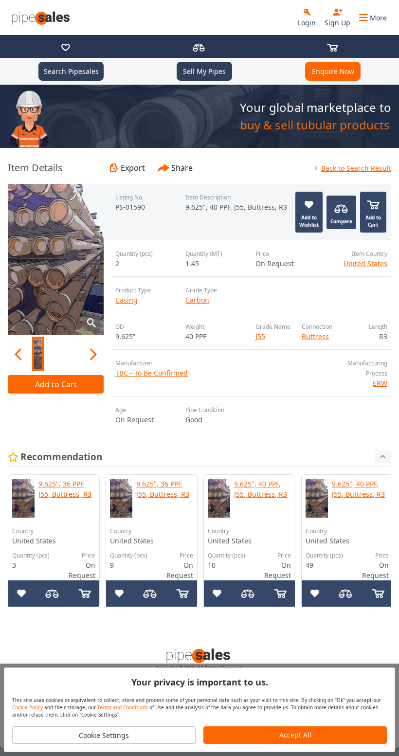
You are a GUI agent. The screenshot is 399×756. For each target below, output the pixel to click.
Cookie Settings (104, 735)
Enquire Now (333, 71)
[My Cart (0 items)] (332, 48)
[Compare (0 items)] (198, 48)
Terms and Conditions (122, 707)
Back (356, 168)
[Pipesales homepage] (199, 655)
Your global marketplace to (315, 107)
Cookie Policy (27, 707)
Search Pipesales (71, 71)
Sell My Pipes (204, 71)
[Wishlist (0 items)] (65, 48)
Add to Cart (56, 384)
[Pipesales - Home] (42, 17)
